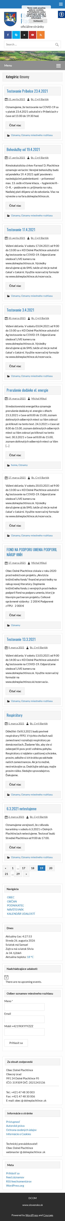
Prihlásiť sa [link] (13, 1173)
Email (7, 1013)
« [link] (5, 868)
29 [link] (18, 873)
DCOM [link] (33, 1198)
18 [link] (32, 868)
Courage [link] (48, 1215)
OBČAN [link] (12, 901)
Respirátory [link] (14, 715)
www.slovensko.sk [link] (32, 1205)
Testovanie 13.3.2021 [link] (21, 639)
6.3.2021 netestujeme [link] (21, 808)
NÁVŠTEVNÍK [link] (15, 909)
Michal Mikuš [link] (39, 398)
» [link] (26, 873)
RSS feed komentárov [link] (19, 1181)
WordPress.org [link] (15, 1185)
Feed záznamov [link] (15, 1177)
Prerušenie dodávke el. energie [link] (27, 390)
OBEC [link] (10, 897)
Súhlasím (38, 21)
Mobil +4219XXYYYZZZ (18, 1026)
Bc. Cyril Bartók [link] (40, 99)
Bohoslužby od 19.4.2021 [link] (23, 149)
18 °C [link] (30, 956)
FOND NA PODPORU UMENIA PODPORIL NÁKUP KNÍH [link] (32, 552)
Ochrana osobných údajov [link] (21, 1129)
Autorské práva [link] (15, 1125)
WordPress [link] (31, 1215)
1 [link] (13, 868)
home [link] (14, 464)
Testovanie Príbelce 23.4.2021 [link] (27, 91)
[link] (8, 35)
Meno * (8, 1001)
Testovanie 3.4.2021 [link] (20, 310)
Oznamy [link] (15, 135)
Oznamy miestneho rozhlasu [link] (37, 135)
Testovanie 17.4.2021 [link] (21, 229)
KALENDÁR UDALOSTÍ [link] (21, 913)
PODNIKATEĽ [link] (15, 905)
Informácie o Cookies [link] (18, 1134)
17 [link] (23, 868)
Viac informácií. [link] (38, 16)
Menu (8, 65)
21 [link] (6, 873)
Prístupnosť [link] (13, 1121)
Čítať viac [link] (15, 125)
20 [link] (50, 868)
